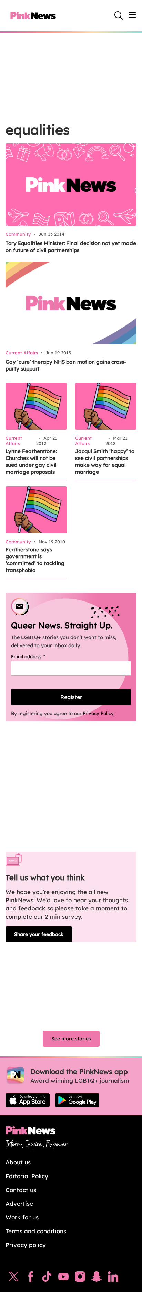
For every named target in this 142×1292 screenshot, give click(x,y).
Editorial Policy (27, 1176)
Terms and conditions (36, 1231)
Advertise (19, 1203)
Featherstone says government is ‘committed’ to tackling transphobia (35, 559)
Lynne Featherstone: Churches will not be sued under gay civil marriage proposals (31, 461)
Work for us (22, 1217)
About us (18, 1162)
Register (71, 697)
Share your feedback (38, 934)
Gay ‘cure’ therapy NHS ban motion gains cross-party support (66, 365)
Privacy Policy (98, 713)
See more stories (71, 1039)
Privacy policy (26, 1244)
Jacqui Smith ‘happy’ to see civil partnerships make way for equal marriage (104, 461)
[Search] (118, 15)
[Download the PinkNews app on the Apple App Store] (28, 1100)
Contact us (21, 1189)
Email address (36, 656)
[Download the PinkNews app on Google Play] (77, 1100)
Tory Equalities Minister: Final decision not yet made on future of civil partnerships (71, 246)
